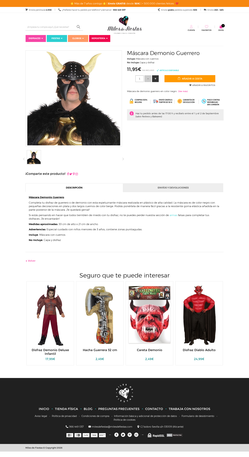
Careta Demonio (149, 350)
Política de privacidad (64, 416)
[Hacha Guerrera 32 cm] (100, 315)
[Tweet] (70, 174)
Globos (76, 38)
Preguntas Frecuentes (118, 409)
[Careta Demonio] (149, 315)
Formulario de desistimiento (198, 416)
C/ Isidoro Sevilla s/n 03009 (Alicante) (161, 426)
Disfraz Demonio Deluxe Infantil (50, 352)
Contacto (154, 409)
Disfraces (34, 38)
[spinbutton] (139, 78)
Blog (88, 409)
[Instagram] (76, 174)
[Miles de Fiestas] (124, 24)
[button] (155, 78)
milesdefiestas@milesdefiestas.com (112, 426)
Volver (32, 260)
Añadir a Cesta (191, 78)
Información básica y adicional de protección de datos (145, 416)
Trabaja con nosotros (189, 409)
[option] (50, 325)
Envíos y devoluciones (173, 187)
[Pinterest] (74, 174)
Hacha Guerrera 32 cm (100, 350)
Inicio (44, 409)
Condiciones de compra (95, 416)
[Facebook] (68, 174)
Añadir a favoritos (203, 85)
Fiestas (55, 38)
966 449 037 (76, 426)
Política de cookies (124, 419)
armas (173, 215)
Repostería (98, 38)
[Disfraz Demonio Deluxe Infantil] (50, 315)
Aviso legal (41, 416)
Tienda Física (66, 409)
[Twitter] (123, 435)
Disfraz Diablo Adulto (199, 350)
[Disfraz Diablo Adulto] (199, 315)
